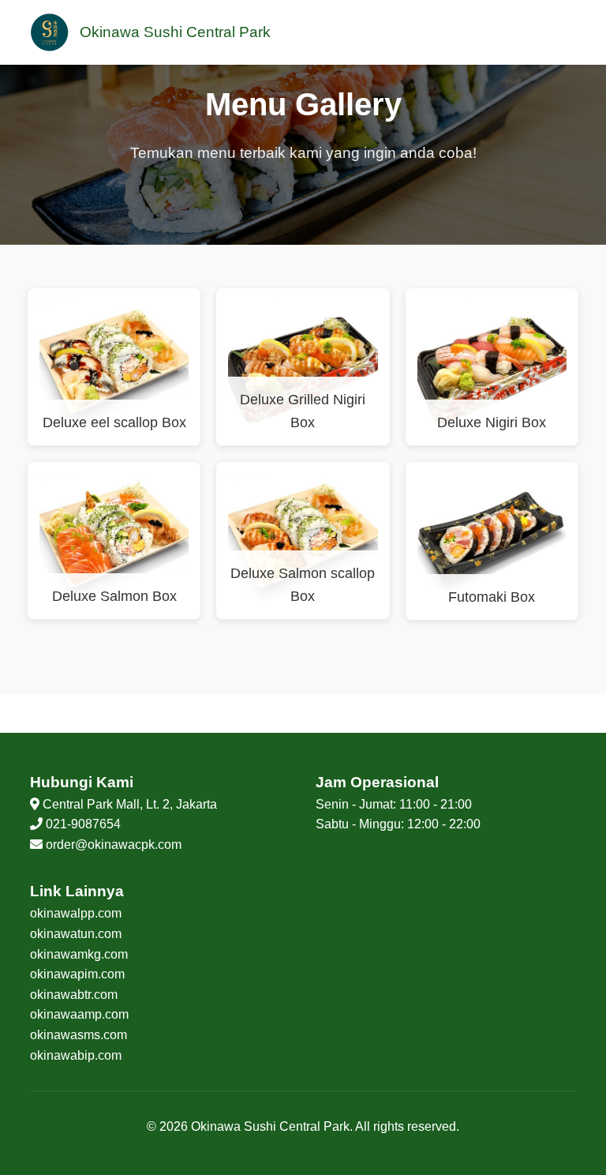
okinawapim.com (77, 974)
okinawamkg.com (79, 954)
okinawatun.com (76, 933)
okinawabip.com (76, 1055)
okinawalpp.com (76, 913)
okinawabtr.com (74, 994)
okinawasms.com (78, 1035)
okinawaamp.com (79, 1014)
